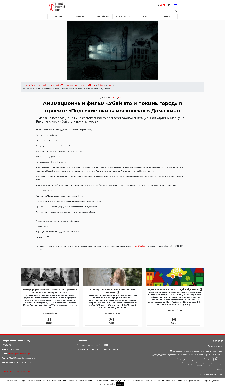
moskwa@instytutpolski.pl (19, 354)
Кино (115, 98)
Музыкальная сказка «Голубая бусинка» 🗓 (175, 289)
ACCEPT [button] (120, 384)
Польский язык (102, 16)
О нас (145, 16)
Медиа (167, 16)
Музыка (46, 313)
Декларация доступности (16, 371)
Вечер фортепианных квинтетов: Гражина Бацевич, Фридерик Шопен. (50, 291)
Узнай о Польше (123, 16)
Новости (58, 16)
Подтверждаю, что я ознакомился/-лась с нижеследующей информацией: (197, 351)
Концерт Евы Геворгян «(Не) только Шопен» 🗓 (112, 291)
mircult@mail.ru (138, 246)
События (80, 16)
